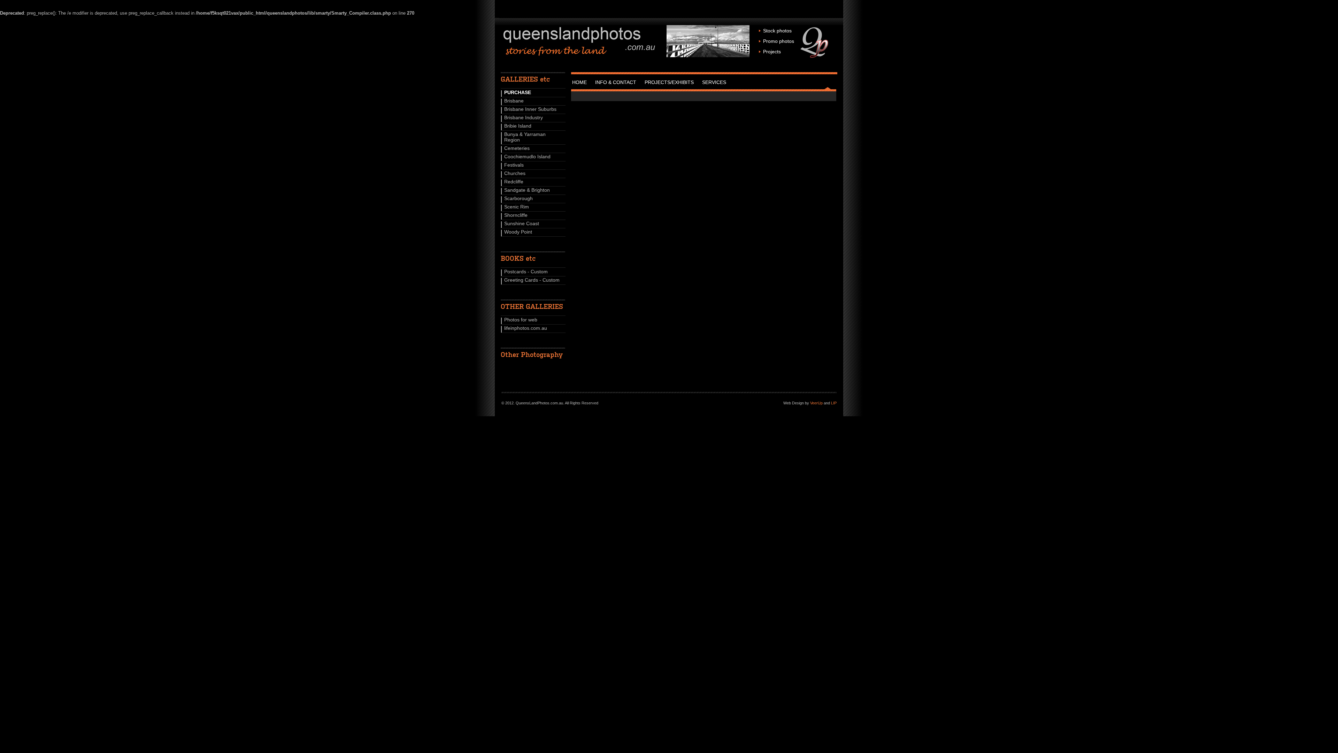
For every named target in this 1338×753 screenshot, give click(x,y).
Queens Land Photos (815, 42)
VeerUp (816, 403)
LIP (834, 403)
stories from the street (579, 41)
